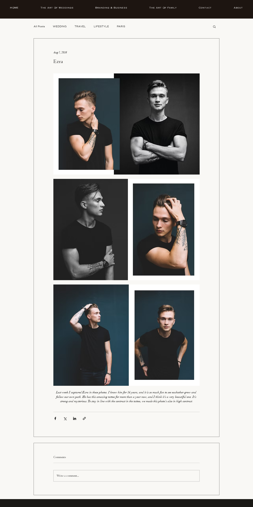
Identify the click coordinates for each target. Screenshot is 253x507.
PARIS (121, 26)
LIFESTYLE (101, 26)
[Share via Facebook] (55, 418)
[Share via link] (84, 418)
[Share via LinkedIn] (74, 418)
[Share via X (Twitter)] (65, 418)
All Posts (39, 26)
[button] (214, 26)
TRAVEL (80, 26)
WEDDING (60, 26)
